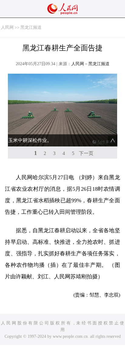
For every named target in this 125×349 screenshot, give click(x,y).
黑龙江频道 (31, 27)
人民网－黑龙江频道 (90, 64)
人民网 (7, 27)
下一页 (86, 153)
